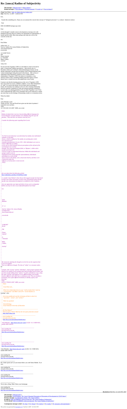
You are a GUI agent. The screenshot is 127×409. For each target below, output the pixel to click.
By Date (25, 404)
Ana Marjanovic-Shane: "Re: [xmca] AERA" (27, 398)
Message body (17, 7)
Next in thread (48, 9)
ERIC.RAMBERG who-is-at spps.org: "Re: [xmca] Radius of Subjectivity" (31, 399)
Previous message (30, 9)
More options (26, 7)
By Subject (40, 404)
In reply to (39, 9)
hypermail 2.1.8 (19, 407)
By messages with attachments (61, 404)
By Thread (32, 404)
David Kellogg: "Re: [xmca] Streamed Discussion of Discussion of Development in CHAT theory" (40, 396)
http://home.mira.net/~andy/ (18, 322)
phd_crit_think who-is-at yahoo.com (22, 12)
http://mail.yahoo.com (9, 313)
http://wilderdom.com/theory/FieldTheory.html (14, 175)
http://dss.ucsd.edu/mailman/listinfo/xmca (14, 319)
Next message (19, 9)
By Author (48, 404)
